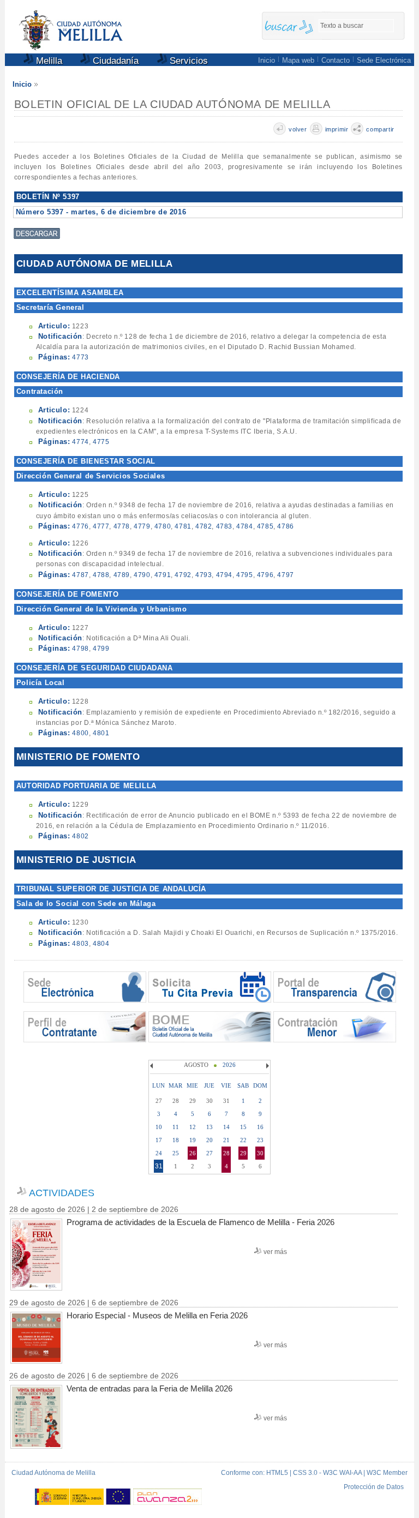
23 (260, 1140)
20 (209, 1140)
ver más (275, 1252)
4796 (265, 575)
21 (226, 1140)
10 (158, 1127)
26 (192, 1153)
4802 (80, 836)
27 (209, 1153)
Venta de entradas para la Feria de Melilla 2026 (149, 1388)
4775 (101, 442)
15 (243, 1127)
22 (243, 1140)
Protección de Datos (374, 1487)
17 (158, 1140)
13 (209, 1127)
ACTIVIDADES (61, 1192)
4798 (80, 648)
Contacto (335, 60)
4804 (101, 943)
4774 (80, 442)
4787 (80, 575)
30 (260, 1153)
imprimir (337, 129)
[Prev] (152, 1065)
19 (192, 1140)
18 (175, 1140)
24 (158, 1153)
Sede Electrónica (384, 60)
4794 (224, 575)
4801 (101, 733)
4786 (285, 526)
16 (260, 1127)
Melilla (47, 61)
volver (298, 129)
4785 (265, 526)
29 (243, 1153)
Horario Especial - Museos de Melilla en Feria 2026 (157, 1315)
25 (175, 1153)
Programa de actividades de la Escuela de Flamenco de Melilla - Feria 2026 (200, 1222)
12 (192, 1127)
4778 (121, 526)
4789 (121, 575)
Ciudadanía (114, 61)
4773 (80, 357)
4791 (162, 575)
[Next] (266, 1065)
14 (226, 1127)
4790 (142, 575)
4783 (224, 526)
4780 (162, 526)
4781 (183, 526)
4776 (80, 526)
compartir (380, 129)
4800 (80, 733)
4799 (101, 648)
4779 (142, 526)
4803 (80, 943)
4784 (244, 526)
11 (175, 1127)
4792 (183, 575)
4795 (244, 575)
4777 (101, 526)
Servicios (187, 61)
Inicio (266, 60)
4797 (285, 575)
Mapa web (298, 60)
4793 (203, 575)
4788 (101, 575)
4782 (203, 526)
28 (226, 1153)
